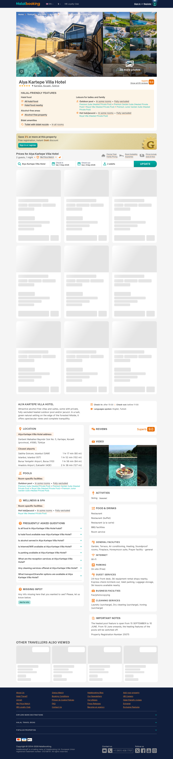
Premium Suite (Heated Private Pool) (95, 104)
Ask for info (24, 602)
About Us (20, 693)
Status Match (58, 693)
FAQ (54, 704)
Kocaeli (53, 14)
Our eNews (92, 700)
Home (21, 14)
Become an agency (95, 707)
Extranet (127, 704)
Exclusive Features (131, 707)
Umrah (19, 700)
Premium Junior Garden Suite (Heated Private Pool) (47, 489)
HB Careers (128, 696)
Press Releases (94, 704)
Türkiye (30, 14)
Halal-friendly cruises (132, 700)
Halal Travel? (21, 696)
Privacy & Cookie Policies (63, 700)
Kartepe (63, 14)
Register (147, 4)
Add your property (131, 693)
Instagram (154, 750)
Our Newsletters (94, 696)
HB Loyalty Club (72, 4)
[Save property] (21, 71)
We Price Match (23, 704)
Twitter (137, 750)
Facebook (143, 750)
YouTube (149, 750)
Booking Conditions (60, 696)
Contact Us (57, 707)
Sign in (137, 4)
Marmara (42, 14)
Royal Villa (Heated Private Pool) (100, 107)
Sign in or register (28, 145)
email (104, 750)
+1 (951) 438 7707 (122, 750)
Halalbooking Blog (95, 693)
